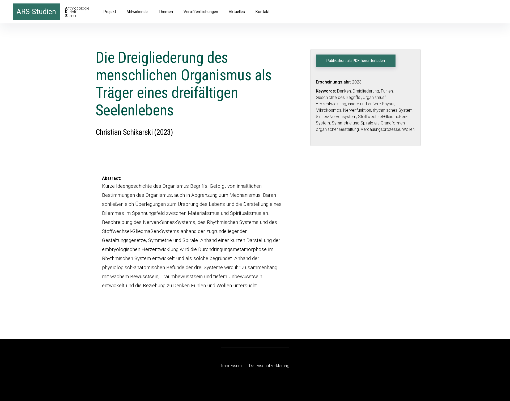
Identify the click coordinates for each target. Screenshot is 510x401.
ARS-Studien (36, 11)
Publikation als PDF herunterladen (355, 60)
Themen (165, 11)
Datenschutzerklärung (269, 365)
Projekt (110, 11)
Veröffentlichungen (201, 11)
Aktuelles (237, 11)
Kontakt (263, 11)
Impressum (231, 365)
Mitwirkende (137, 11)
